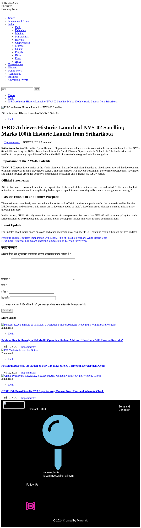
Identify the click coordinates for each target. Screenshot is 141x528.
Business (13, 76)
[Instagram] (30, 506)
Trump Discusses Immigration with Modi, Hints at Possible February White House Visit (54, 237)
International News (18, 21)
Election (12, 67)
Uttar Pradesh (22, 42)
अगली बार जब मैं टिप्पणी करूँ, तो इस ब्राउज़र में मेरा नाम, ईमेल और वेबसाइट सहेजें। (46, 304)
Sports (11, 17)
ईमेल (4, 291)
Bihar (18, 55)
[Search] (2, 85)
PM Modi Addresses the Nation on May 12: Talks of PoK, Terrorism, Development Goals (53, 365)
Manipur (19, 33)
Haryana (19, 39)
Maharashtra (22, 36)
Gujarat (19, 48)
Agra (18, 61)
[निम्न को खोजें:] (17, 88)
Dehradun (20, 30)
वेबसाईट (5, 297)
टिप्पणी (5, 279)
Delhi (18, 27)
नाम (4, 285)
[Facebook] (30, 496)
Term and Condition (124, 408)
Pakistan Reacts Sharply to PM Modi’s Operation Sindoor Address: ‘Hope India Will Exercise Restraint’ (62, 340)
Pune (18, 58)
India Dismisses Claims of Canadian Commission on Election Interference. (44, 240)
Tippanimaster (12, 142)
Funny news (15, 70)
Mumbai (19, 45)
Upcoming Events (18, 79)
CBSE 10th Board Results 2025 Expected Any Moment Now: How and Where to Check (52, 391)
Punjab (19, 52)
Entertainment (15, 64)
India (11, 24)
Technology (14, 73)
